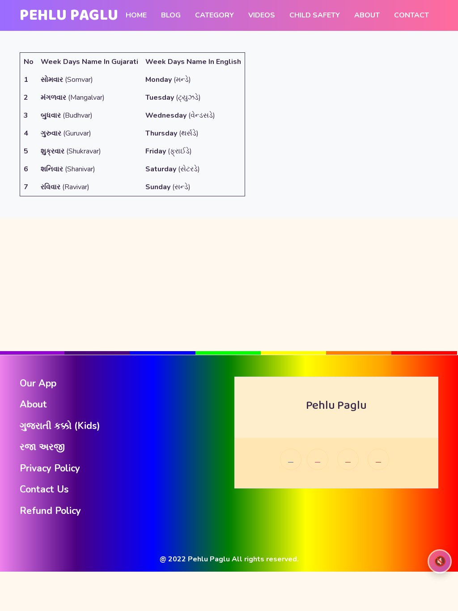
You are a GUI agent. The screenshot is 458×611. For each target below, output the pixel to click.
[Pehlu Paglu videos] (378, 459)
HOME (136, 15)
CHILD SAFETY (314, 15)
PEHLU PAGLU (69, 15)
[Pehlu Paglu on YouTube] (348, 459)
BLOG (171, 15)
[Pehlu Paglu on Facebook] (290, 459)
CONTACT (411, 15)
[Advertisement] (229, 280)
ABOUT (367, 15)
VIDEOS (261, 15)
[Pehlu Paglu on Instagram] (317, 459)
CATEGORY (214, 15)
